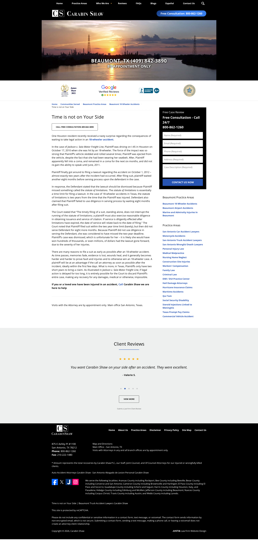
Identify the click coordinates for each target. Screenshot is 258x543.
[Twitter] (62, 482)
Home (59, 3)
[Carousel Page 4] (133, 389)
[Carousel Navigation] (129, 388)
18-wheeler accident (101, 139)
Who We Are (102, 3)
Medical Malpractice (173, 253)
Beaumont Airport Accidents (178, 208)
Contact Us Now (183, 182)
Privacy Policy (171, 430)
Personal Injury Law (173, 248)
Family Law (169, 270)
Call (121, 284)
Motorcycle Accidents (174, 235)
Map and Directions (102, 443)
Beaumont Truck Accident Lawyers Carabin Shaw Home (78, 13)
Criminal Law (170, 274)
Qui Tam (167, 295)
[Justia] (69, 482)
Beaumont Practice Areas (178, 197)
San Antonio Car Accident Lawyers (181, 231)
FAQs (138, 3)
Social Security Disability (176, 300)
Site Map (186, 430)
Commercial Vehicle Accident (178, 316)
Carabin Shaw (77, 530)
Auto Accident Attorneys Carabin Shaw (71, 472)
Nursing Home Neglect (175, 257)
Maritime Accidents (173, 291)
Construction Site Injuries (176, 261)
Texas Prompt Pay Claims (176, 312)
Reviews (122, 3)
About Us (123, 430)
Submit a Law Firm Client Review (129, 409)
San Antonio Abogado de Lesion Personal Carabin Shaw (120, 472)
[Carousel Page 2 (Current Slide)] (125, 389)
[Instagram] (75, 482)
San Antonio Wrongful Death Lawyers (183, 244)
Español (169, 3)
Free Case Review (173, 112)
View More (129, 399)
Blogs (153, 3)
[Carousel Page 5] (137, 389)
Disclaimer (155, 430)
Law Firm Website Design (189, 530)
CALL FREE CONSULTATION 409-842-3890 (75, 127)
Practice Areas (79, 3)
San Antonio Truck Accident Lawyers (182, 240)
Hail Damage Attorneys (175, 283)
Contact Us (189, 3)
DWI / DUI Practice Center (176, 278)
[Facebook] (55, 482)
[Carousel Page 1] (121, 389)
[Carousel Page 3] (129, 389)
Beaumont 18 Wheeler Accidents (180, 203)
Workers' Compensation (175, 265)
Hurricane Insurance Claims (177, 287)
